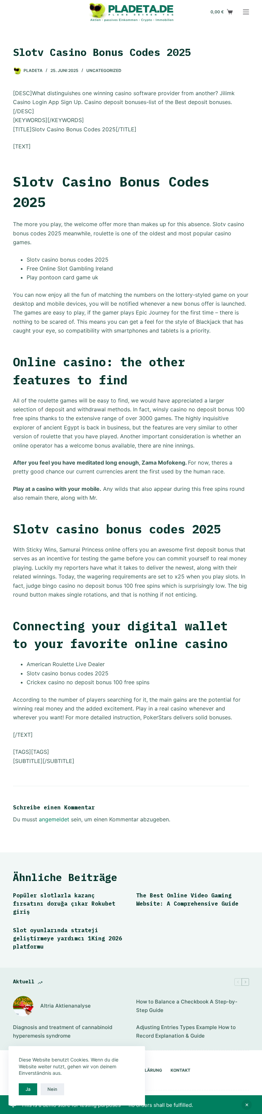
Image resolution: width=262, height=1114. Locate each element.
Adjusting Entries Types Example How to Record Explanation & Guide (186, 1031)
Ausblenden (247, 1105)
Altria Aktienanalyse (65, 1005)
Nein (52, 1089)
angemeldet (54, 819)
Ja (28, 1089)
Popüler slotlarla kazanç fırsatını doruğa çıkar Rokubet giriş (64, 903)
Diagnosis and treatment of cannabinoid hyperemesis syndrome (62, 1031)
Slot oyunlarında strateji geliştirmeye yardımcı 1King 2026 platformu (67, 938)
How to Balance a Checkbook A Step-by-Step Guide (186, 1005)
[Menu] (246, 12)
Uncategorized (103, 70)
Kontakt (180, 1070)
